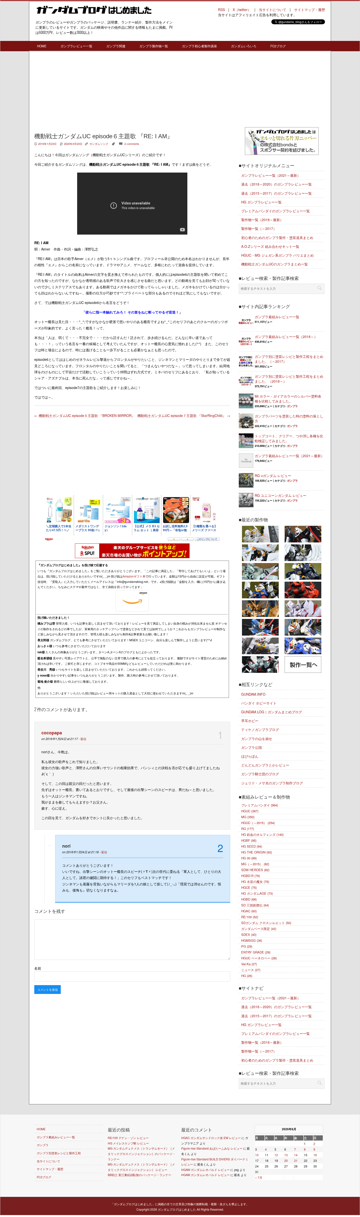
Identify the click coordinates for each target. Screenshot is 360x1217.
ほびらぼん (249, 756)
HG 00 (249, 858)
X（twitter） (242, 9)
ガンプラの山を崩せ (256, 738)
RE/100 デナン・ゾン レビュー (128, 1138)
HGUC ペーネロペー (259, 958)
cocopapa (51, 732)
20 (286, 1160)
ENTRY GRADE (255, 952)
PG (246, 946)
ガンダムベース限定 (258, 928)
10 (257, 1155)
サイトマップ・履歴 (309, 9)
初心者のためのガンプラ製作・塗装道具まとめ (277, 237)
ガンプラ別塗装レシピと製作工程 (59, 1153)
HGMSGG (251, 940)
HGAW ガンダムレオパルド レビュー (205, 1169)
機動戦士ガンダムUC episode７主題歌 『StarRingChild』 (183, 415)
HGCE (249, 887)
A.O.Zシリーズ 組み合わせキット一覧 (270, 246)
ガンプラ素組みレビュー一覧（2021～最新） (289, 455)
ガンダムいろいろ (243, 46)
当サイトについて (272, 9)
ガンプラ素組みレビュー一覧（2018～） (286, 336)
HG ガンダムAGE (257, 893)
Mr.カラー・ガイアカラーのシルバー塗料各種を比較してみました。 (288, 398)
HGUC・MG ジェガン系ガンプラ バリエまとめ (277, 255)
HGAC (249, 911)
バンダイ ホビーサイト (258, 703)
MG (247, 817)
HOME (42, 46)
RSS (221, 9)
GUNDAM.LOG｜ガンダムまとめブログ (271, 711)
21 (296, 1160)
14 (296, 1155)
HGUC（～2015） (258, 822)
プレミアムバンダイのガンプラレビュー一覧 (275, 210)
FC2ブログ (278, 46)
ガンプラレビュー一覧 (76, 46)
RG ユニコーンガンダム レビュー (280, 495)
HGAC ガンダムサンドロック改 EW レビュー (211, 1138)
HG (246, 975)
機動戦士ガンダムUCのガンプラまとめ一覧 (274, 264)
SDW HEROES (255, 869)
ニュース (250, 969)
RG (247, 828)
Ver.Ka (249, 964)
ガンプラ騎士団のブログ (260, 773)
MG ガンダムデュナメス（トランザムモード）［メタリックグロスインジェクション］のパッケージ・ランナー (141, 1153)
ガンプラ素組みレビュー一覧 (277, 316)
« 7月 (258, 1177)
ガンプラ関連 (115, 46)
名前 (37, 968)
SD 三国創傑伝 (255, 905)
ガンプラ (292, 406)
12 (276, 1155)
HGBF (248, 840)
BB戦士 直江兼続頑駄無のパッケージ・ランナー (139, 1175)
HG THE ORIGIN (256, 852)
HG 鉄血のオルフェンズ (262, 834)
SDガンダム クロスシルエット (266, 922)
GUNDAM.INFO (253, 694)
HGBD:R (250, 875)
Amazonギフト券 (134, 576)
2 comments (131, 144)
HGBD (249, 899)
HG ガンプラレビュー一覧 (261, 202)
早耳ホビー (249, 720)
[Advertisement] (132, 90)
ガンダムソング (98, 144)
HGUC (249, 811)
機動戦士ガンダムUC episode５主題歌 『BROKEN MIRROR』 (84, 415)
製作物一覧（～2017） (258, 228)
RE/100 (249, 917)
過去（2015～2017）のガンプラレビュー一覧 (276, 193)
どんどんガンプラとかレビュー (265, 765)
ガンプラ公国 (251, 747)
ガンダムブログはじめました (177, 1209)
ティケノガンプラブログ (260, 729)
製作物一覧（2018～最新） (262, 219)
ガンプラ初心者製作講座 (199, 46)
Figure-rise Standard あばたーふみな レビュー (211, 1148)
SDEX (248, 934)
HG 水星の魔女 (255, 881)
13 (286, 1155)
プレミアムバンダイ (259, 805)
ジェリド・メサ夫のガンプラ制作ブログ (272, 782)
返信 (83, 739)
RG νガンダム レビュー (273, 475)
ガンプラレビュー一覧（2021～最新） (270, 175)
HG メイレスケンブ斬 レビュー (128, 1143)
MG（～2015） (255, 864)
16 (315, 1155)
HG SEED (251, 846)
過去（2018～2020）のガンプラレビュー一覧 (276, 184)
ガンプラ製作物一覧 (153, 46)
